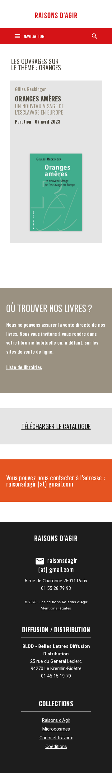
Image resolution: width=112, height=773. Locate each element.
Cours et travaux (56, 738)
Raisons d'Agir (56, 720)
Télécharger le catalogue (56, 426)
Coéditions (56, 746)
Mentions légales (56, 608)
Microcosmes (56, 729)
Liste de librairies (24, 367)
